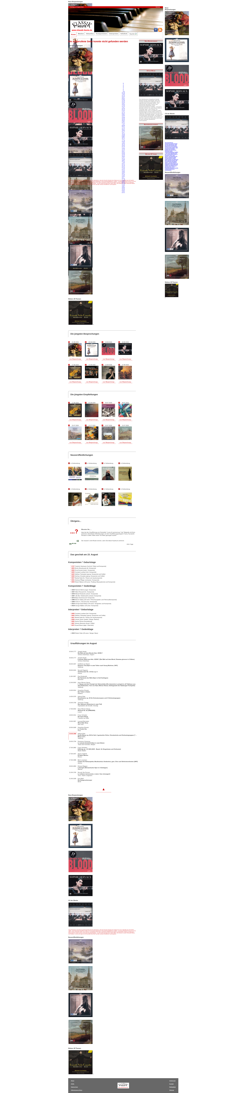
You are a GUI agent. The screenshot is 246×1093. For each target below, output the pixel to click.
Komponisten (101, 34)
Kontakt (171, 1084)
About (72, 1080)
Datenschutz (74, 1087)
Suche (132, 34)
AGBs (72, 1084)
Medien (81, 34)
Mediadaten (172, 1087)
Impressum (172, 1080)
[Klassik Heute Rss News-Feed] (160, 31)
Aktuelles (90, 34)
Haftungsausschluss (76, 1090)
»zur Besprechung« (75, 359)
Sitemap (158, 7)
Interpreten (113, 34)
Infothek (124, 34)
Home (73, 34)
